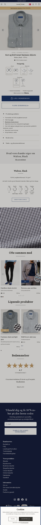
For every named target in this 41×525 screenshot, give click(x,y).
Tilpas (13, 519)
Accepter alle (25, 519)
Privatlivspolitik (24, 522)
